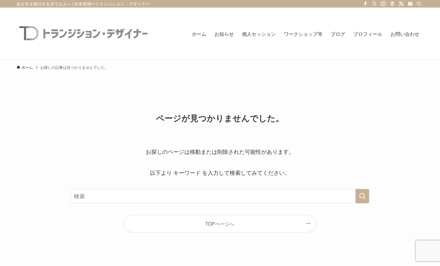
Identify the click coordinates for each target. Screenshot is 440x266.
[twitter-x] (374, 4)
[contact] (410, 4)
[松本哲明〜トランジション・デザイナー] (85, 33)
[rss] (401, 4)
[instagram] (383, 4)
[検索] (419, 4)
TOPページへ (219, 223)
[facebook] (365, 4)
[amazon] (392, 4)
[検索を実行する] (362, 196)
